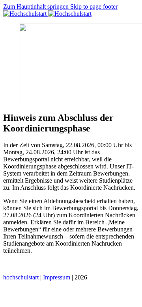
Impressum (56, 277)
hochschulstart (21, 277)
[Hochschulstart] (47, 13)
